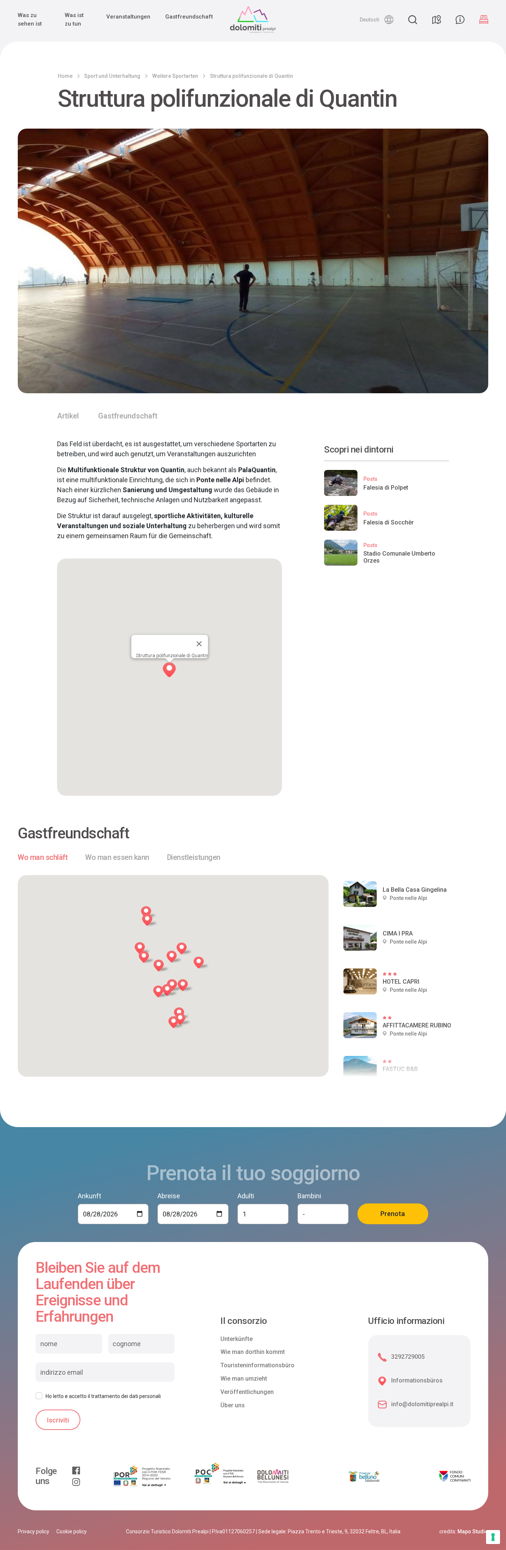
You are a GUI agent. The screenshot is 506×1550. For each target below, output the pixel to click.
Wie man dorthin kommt (252, 1351)
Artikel (68, 415)
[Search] (412, 19)
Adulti (245, 1196)
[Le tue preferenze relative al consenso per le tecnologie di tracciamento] (493, 1537)
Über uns (232, 1405)
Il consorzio (243, 1321)
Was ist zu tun (74, 19)
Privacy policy (33, 1531)
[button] (376, 19)
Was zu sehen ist (30, 19)
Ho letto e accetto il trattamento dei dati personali (103, 1396)
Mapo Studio (472, 1531)
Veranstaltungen (128, 16)
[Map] (436, 19)
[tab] (42, 857)
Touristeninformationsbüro (257, 1365)
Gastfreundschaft (189, 16)
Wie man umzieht (243, 1378)
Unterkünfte (236, 1338)
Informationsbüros (417, 1380)
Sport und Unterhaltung (112, 76)
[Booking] (483, 19)
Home (65, 76)
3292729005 (408, 1356)
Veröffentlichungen (247, 1391)
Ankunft (89, 1196)
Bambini (309, 1196)
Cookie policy (71, 1531)
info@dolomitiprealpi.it (422, 1404)
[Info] (460, 19)
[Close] (199, 644)
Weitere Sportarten (175, 76)
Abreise (168, 1196)
